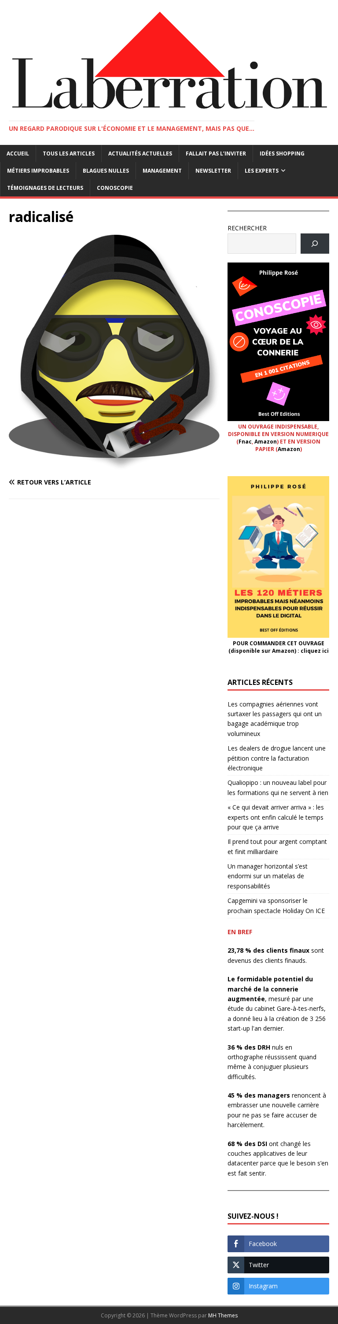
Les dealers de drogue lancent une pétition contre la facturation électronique (277, 758)
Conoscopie (115, 188)
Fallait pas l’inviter (216, 153)
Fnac (245, 441)
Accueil (18, 153)
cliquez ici (315, 651)
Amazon (265, 441)
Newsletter (213, 170)
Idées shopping (282, 153)
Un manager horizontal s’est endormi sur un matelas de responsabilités (268, 876)
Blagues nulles (106, 170)
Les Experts (262, 170)
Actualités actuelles (140, 153)
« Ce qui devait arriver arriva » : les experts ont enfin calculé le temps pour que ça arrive (276, 817)
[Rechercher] (315, 243)
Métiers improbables (38, 170)
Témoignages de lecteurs (45, 188)
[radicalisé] (114, 465)
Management (162, 170)
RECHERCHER (247, 228)
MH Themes (223, 1315)
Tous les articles (69, 153)
